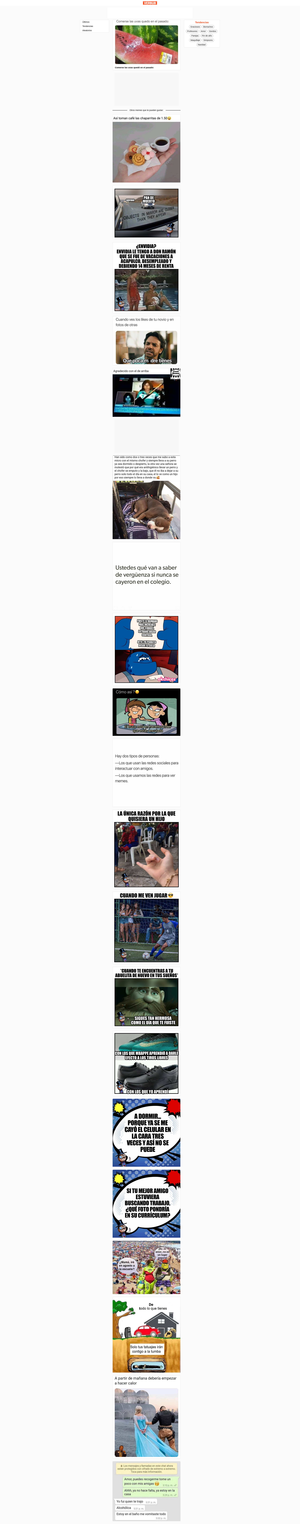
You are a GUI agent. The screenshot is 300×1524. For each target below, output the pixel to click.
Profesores (192, 31)
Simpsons (208, 40)
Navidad (202, 44)
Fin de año (207, 36)
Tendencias (87, 26)
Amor (203, 31)
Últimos (85, 22)
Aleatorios (87, 30)
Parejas (195, 36)
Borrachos (208, 27)
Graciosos (195, 27)
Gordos (212, 31)
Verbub (150, 3)
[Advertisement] (150, 13)
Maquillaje (195, 40)
